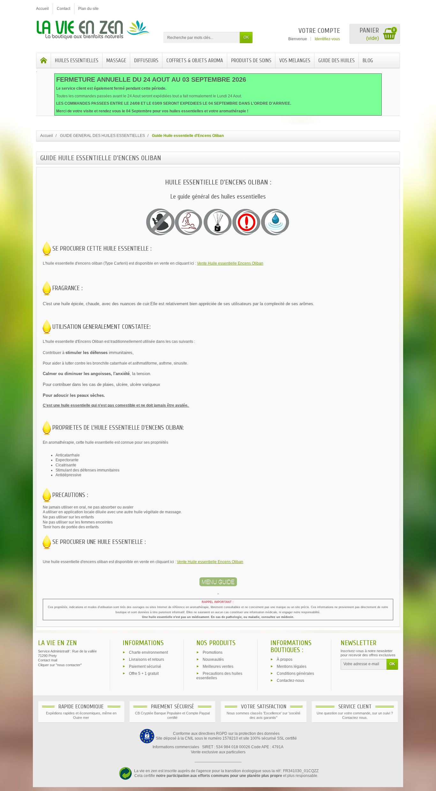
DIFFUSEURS (146, 60)
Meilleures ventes (218, 666)
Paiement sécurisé (145, 666)
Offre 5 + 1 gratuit (144, 673)
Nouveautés (213, 659)
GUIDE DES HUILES (336, 60)
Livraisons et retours (146, 659)
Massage (116, 60)
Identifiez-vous (327, 39)
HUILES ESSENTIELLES (76, 60)
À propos (284, 659)
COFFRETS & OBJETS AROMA (194, 60)
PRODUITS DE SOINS (251, 60)
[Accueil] (43, 60)
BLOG (368, 60)
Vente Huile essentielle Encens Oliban (230, 263)
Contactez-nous (290, 680)
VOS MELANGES (294, 60)
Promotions (212, 652)
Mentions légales (291, 666)
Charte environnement (148, 652)
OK (246, 37)
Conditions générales (295, 673)
